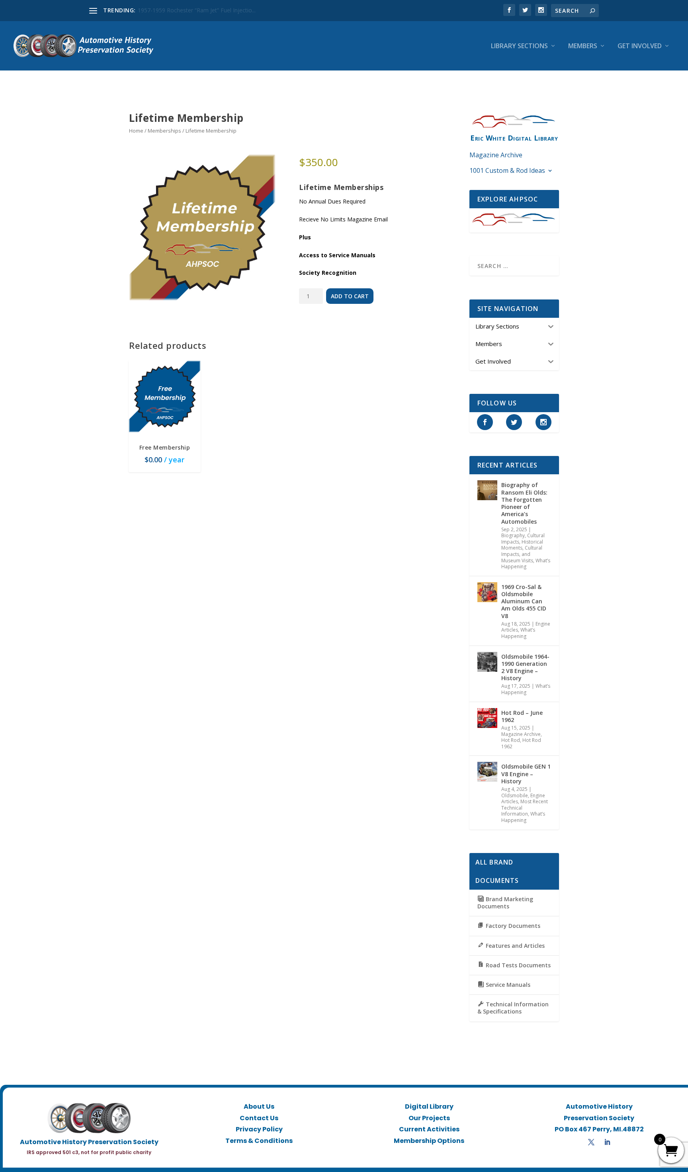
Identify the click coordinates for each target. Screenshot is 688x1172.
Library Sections (519, 46)
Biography (513, 535)
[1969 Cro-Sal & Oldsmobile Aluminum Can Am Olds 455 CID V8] (487, 592)
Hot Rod (510, 740)
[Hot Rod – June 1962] (487, 718)
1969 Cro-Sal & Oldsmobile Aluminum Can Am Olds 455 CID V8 (523, 601)
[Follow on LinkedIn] (607, 1142)
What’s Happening (525, 563)
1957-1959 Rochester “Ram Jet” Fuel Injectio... (197, 10)
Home (136, 130)
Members (582, 46)
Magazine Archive (495, 155)
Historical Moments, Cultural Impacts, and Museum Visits (522, 551)
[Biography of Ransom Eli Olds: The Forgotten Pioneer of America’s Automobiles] (487, 490)
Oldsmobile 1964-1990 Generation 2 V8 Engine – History (525, 667)
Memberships (164, 130)
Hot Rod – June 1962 (522, 716)
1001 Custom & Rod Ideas (507, 170)
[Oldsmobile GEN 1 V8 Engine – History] (487, 772)
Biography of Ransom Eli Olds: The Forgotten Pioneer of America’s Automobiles (524, 503)
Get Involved (640, 46)
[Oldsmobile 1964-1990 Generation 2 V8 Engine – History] (487, 662)
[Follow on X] (591, 1142)
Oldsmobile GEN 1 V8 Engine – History (526, 774)
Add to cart (350, 296)
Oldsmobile (514, 795)
